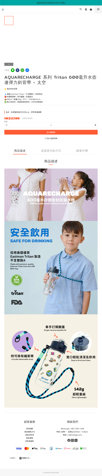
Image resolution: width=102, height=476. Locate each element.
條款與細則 (29, 441)
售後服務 (29, 438)
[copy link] (27, 70)
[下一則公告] (99, 3)
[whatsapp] (22, 70)
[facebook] (17, 70)
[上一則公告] (3, 3)
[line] (13, 70)
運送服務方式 (29, 431)
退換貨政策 (29, 435)
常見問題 (29, 428)
